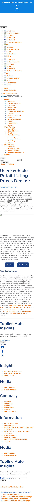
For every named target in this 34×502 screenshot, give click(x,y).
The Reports (23, 265)
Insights (7, 155)
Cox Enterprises (10, 411)
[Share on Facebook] (2, 352)
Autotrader (12, 101)
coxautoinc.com (10, 309)
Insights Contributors (16, 153)
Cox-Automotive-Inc (17, 313)
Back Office (12, 129)
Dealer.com (12, 107)
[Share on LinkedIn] (2, 348)
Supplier (7, 441)
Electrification (13, 131)
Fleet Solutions (13, 135)
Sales (10, 143)
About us (11, 147)
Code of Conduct (10, 437)
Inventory (11, 137)
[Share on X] (2, 356)
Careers (7, 410)
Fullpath (11, 113)
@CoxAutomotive (9, 311)
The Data (10, 265)
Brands (6, 99)
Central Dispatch (14, 103)
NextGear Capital (14, 119)
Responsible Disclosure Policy (15, 439)
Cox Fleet (11, 105)
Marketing (11, 141)
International (9, 407)
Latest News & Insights (12, 372)
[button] (2, 158)
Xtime (10, 125)
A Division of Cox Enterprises (12, 487)
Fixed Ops (11, 133)
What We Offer (10, 127)
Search (19, 160)
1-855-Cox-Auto (10, 90)
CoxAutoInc (26, 311)
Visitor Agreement (11, 424)
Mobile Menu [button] (5, 162)
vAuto (10, 121)
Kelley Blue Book (14, 115)
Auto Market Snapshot (12, 373)
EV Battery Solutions (16, 111)
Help (6, 88)
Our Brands (3, 27)
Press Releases (13, 149)
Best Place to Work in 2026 (19, 307)
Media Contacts (13, 151)
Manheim (11, 117)
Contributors (9, 375)
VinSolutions (12, 123)
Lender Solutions (14, 139)
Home (3, 164)
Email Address (5, 340)
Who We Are (9, 145)
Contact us (8, 404)
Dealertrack (12, 109)
